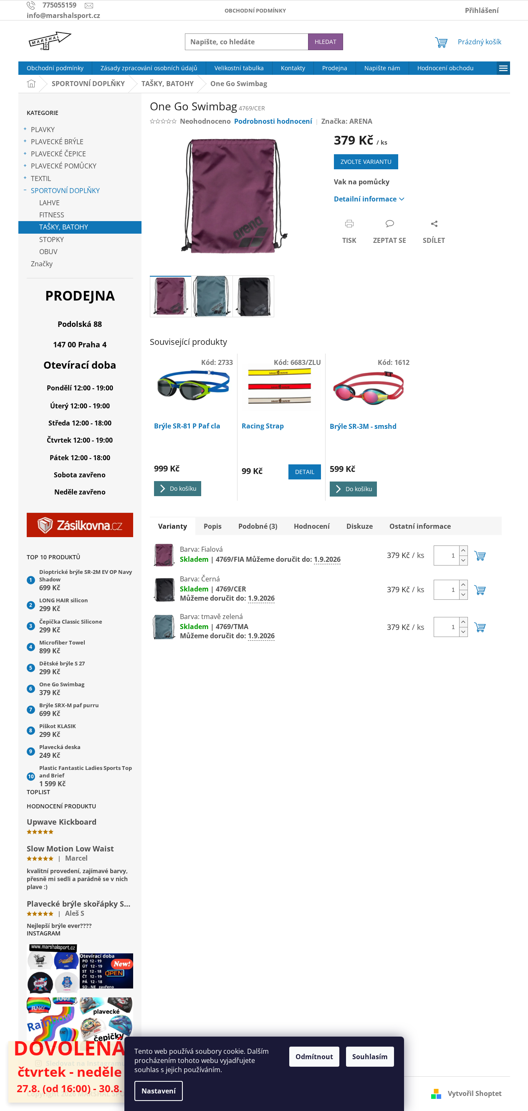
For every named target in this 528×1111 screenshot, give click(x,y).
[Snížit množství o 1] (463, 560)
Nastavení (158, 1091)
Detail (304, 472)
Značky (42, 263)
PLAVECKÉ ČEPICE (58, 153)
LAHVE (49, 202)
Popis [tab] (213, 526)
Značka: (346, 121)
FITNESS (51, 214)
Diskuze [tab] (359, 526)
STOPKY (51, 239)
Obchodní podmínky (255, 10)
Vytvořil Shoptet (475, 1093)
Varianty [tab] (172, 526)
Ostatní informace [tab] (420, 526)
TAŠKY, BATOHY (63, 227)
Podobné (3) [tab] (257, 526)
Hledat (325, 42)
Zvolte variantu (366, 162)
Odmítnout (314, 1056)
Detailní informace (365, 199)
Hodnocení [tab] (312, 526)
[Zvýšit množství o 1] (463, 551)
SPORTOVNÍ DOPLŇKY (65, 190)
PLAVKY (43, 129)
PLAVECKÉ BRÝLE (57, 141)
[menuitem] (55, 68)
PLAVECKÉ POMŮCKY (63, 166)
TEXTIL (41, 178)
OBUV (48, 251)
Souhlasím (370, 1056)
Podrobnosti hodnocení (273, 121)
